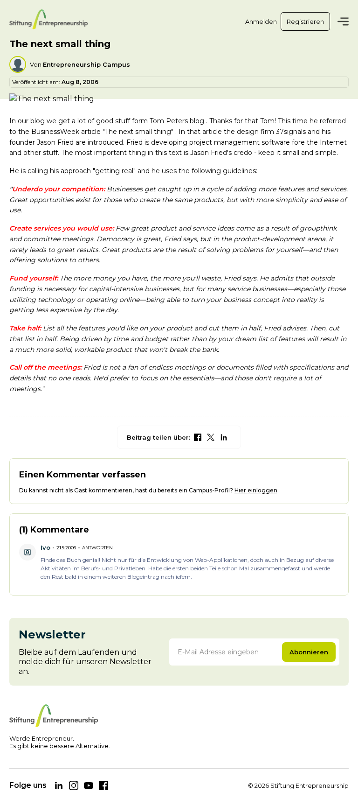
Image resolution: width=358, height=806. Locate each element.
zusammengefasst (275, 568)
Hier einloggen (255, 490)
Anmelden (261, 21)
